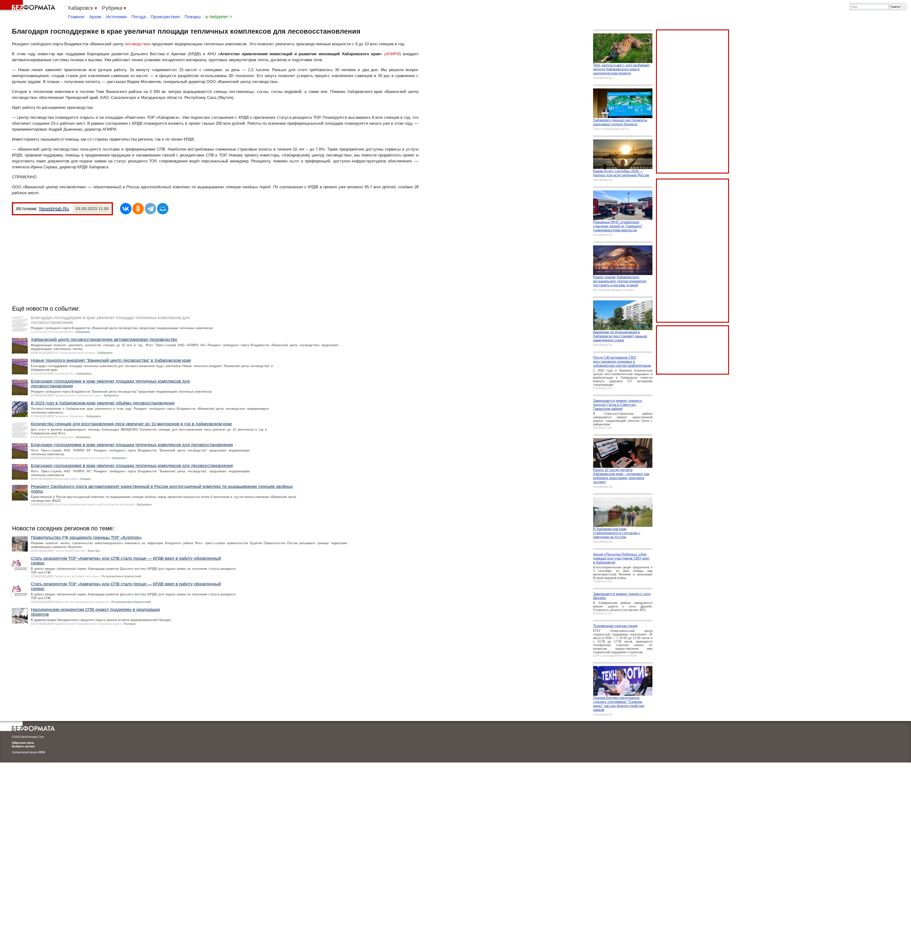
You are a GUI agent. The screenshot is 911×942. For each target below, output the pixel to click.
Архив (95, 16)
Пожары (193, 16)
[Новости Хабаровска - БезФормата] (28, 6)
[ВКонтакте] (125, 208)
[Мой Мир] (162, 208)
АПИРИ (393, 54)
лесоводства (136, 44)
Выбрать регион (23, 746)
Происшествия (165, 16)
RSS (42, 752)
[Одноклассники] (138, 208)
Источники (116, 16)
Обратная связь (23, 742)
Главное (76, 16)
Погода (138, 16)
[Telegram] (150, 208)
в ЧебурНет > (218, 16)
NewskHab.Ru (54, 208)
